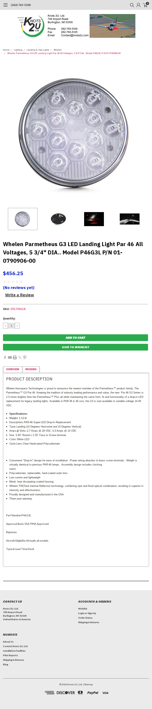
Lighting (18, 50)
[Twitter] (20, 357)
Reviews (31, 369)
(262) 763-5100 (20, 5)
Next (145, 133)
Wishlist (82, 608)
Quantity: (9, 318)
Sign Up (92, 613)
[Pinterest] (25, 357)
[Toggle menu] (5, 7)
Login (81, 613)
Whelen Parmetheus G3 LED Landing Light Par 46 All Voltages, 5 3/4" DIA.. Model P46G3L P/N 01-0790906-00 (64, 53)
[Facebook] (5, 357)
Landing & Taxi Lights (38, 50)
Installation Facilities (14, 650)
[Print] (15, 357)
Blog (5, 664)
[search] (131, 5)
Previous (7, 133)
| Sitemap (88, 684)
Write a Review (19, 295)
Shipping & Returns (88, 622)
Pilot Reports (10, 655)
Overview (12, 369)
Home (6, 50)
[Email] (10, 357)
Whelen (58, 50)
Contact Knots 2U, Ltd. (15, 646)
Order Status (85, 617)
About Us (8, 641)
